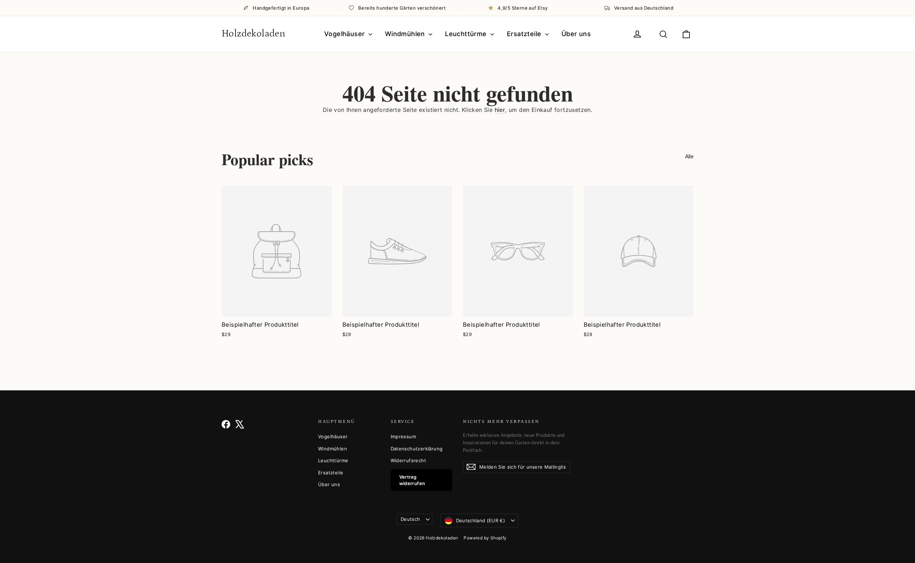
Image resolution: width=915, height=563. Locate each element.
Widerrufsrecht (408, 460)
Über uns (576, 34)
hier (500, 109)
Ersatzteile (525, 34)
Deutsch (410, 519)
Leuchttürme (467, 34)
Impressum (403, 436)
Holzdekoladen (253, 33)
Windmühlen (406, 34)
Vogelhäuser (345, 34)
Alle (689, 156)
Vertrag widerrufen (412, 480)
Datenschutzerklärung (417, 448)
